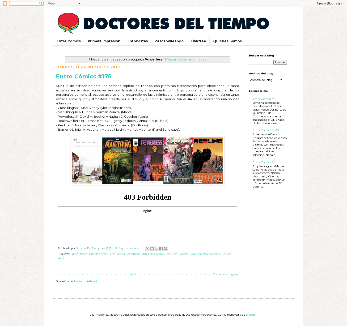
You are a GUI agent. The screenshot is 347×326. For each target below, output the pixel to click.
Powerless (196, 254)
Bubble (93, 254)
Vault (61, 258)
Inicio (133, 274)
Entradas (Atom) (85, 281)
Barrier (75, 254)
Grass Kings (133, 254)
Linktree (198, 41)
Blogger (251, 314)
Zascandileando (169, 41)
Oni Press (171, 254)
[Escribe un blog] (152, 248)
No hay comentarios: (127, 248)
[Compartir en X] (156, 248)
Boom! (84, 254)
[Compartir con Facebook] (161, 248)
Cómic (103, 254)
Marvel (160, 254)
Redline (226, 254)
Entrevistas (137, 41)
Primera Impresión (104, 41)
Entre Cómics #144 (265, 98)
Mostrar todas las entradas (185, 59)
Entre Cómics (69, 41)
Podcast (183, 254)
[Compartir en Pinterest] (165, 248)
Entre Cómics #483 (266, 130)
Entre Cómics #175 (83, 76)
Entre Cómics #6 (264, 162)
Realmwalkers (211, 254)
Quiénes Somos (227, 41)
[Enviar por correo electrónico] (147, 248)
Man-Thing (148, 254)
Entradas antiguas (225, 274)
